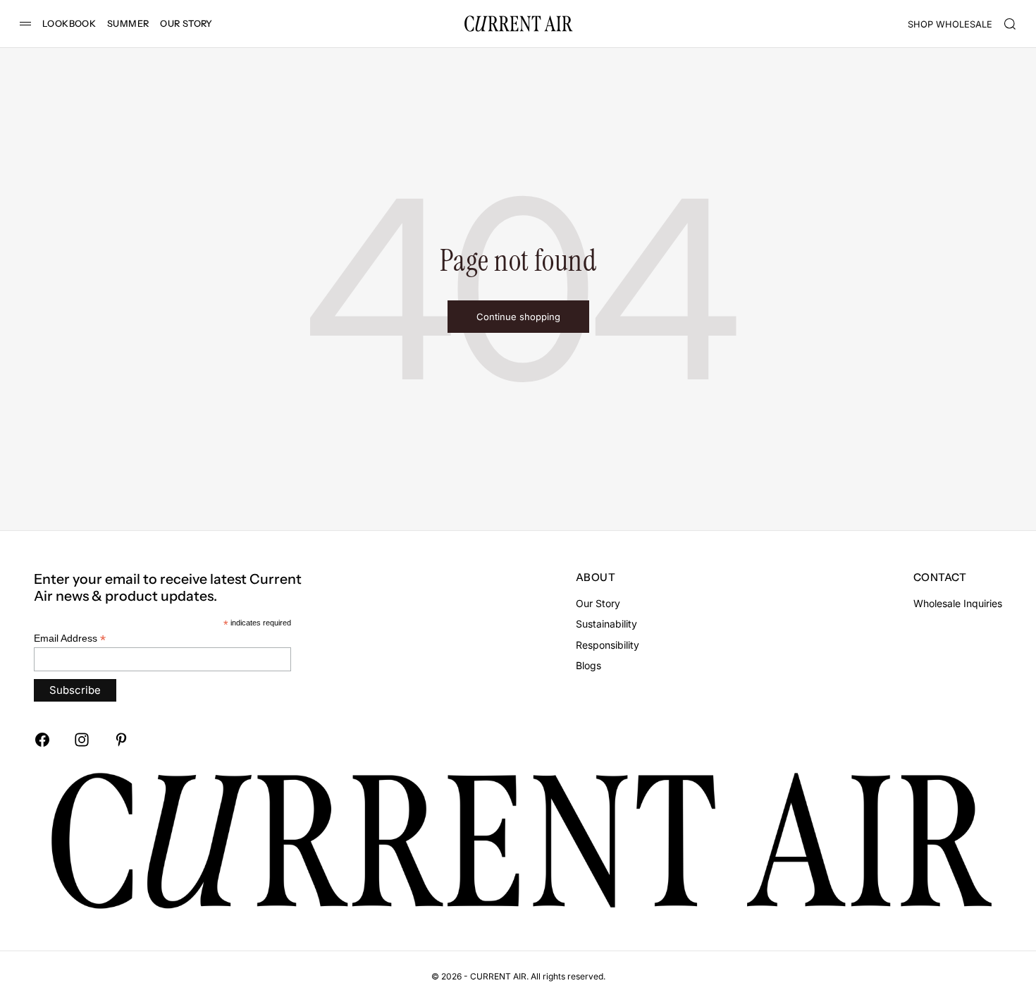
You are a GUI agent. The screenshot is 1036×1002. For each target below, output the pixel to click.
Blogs (588, 665)
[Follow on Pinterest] (121, 739)
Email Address (70, 638)
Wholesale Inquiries (957, 603)
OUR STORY (186, 23)
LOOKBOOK (69, 23)
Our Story (598, 603)
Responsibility (607, 645)
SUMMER (128, 23)
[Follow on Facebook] (42, 739)
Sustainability (606, 624)
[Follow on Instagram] (81, 739)
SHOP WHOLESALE (950, 24)
